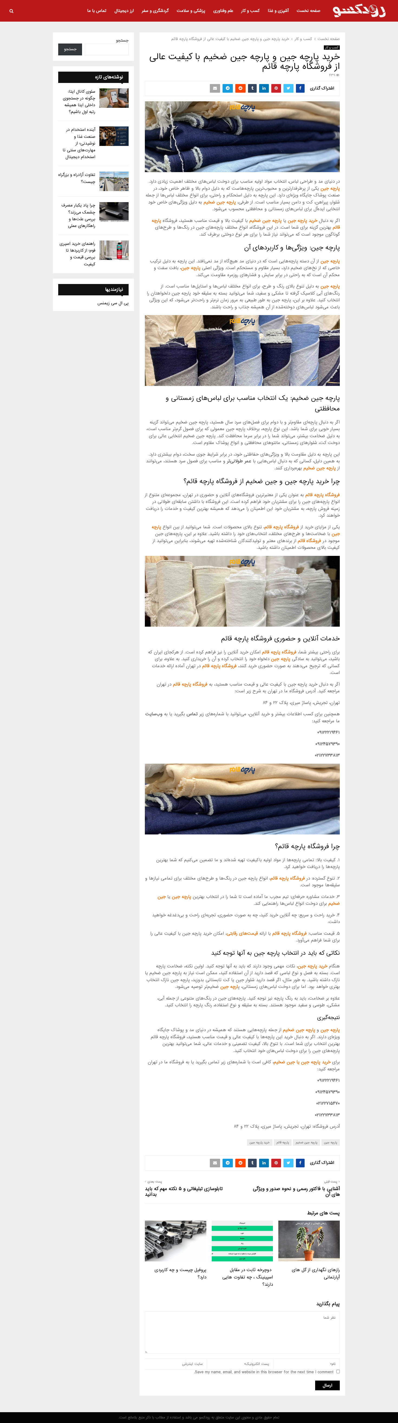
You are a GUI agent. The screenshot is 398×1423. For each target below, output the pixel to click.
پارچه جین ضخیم (306, 1142)
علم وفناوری (223, 11)
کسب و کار (250, 11)
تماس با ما (96, 11)
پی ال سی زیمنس (113, 303)
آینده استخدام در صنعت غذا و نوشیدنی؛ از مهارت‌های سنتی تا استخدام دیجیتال (79, 143)
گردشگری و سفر (155, 11)
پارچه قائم (282, 1142)
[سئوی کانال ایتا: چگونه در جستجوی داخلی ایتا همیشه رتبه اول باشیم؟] (114, 98)
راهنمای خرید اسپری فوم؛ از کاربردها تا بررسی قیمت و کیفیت (77, 254)
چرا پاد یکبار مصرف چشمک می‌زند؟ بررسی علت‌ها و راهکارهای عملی (78, 215)
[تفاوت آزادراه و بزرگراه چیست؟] (114, 181)
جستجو (122, 40)
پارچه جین (330, 1142)
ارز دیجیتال (124, 11)
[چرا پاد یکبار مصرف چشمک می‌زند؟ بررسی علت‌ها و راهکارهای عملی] (114, 212)
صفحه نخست (308, 11)
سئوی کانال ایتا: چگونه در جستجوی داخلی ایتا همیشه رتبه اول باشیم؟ (79, 101)
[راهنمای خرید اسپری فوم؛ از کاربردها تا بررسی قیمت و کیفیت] (114, 250)
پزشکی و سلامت (191, 11)
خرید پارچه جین (260, 1142)
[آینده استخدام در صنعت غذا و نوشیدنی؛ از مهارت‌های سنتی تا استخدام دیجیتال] (114, 136)
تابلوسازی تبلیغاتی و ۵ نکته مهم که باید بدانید (184, 1191)
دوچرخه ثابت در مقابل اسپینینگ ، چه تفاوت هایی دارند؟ (247, 1277)
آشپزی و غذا (278, 11)
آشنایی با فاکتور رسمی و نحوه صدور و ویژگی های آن (296, 1191)
